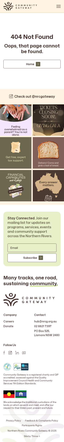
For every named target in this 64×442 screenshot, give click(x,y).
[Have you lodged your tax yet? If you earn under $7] (15, 153)
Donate (8, 326)
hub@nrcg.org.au (45, 321)
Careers (8, 321)
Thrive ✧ (35, 436)
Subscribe (30, 258)
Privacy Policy (13, 420)
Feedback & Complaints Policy (41, 420)
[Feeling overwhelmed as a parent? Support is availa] (15, 120)
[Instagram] (10, 352)
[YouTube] (24, 353)
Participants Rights (32, 425)
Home (30, 64)
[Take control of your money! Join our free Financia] (15, 186)
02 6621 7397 (43, 326)
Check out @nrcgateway (34, 96)
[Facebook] (4, 352)
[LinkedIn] (17, 352)
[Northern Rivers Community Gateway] (20, 6)
